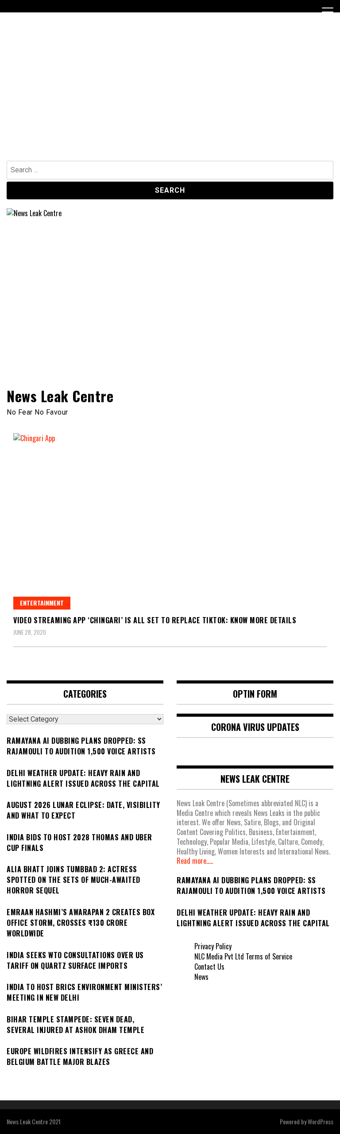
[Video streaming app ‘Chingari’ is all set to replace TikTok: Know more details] (170, 521)
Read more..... (195, 860)
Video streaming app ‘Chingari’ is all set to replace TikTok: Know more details (154, 620)
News (201, 976)
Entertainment (42, 602)
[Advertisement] (170, 94)
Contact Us (209, 966)
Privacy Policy (213, 946)
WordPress (320, 1121)
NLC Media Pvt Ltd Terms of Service (243, 956)
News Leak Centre (60, 395)
